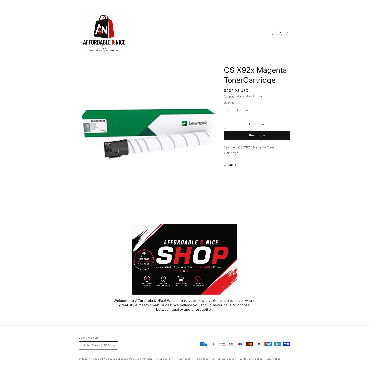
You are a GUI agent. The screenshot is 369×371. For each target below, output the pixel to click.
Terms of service (204, 359)
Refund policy (164, 359)
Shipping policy (227, 359)
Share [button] (232, 164)
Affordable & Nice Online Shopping (109, 359)
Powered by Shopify (140, 359)
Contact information (251, 359)
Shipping (229, 96)
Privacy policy (184, 359)
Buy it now (257, 135)
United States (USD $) (97, 345)
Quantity (229, 102)
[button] (271, 33)
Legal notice (273, 359)
